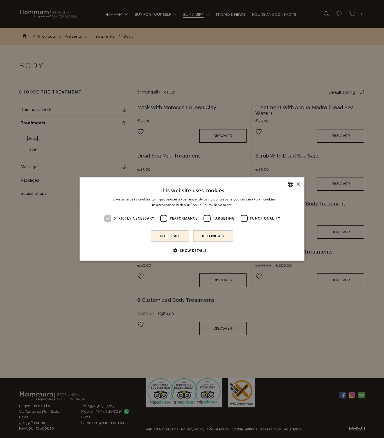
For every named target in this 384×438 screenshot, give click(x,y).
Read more (223, 204)
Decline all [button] (213, 235)
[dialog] (192, 219)
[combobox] (290, 184)
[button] (191, 250)
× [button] (298, 184)
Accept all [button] (169, 235)
